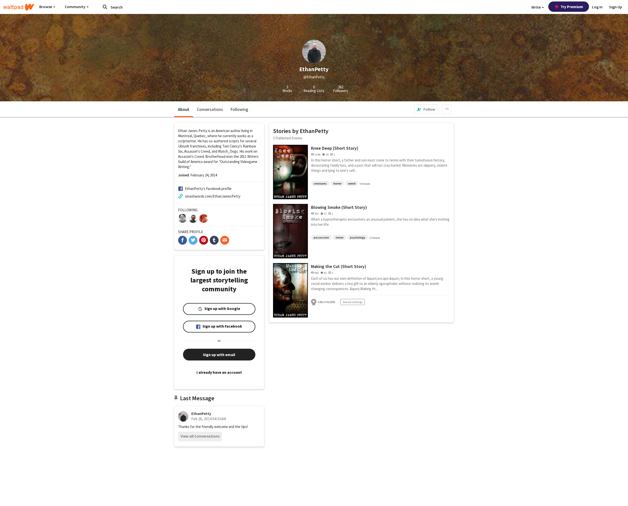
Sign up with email (219, 354)
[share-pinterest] (203, 240)
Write (536, 7)
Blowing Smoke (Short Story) (339, 207)
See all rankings (352, 302)
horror (337, 183)
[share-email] (224, 240)
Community (75, 6)
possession (321, 237)
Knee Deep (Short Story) (334, 148)
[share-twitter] (193, 240)
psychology (357, 237)
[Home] (18, 7)
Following (239, 109)
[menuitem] (426, 109)
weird (351, 183)
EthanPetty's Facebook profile (208, 188)
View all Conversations (200, 436)
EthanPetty (201, 413)
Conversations (210, 109)
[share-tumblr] (214, 240)
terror (339, 237)
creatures (320, 183)
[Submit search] (105, 7)
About (183, 109)
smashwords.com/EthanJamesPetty (212, 196)
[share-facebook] (182, 240)
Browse (46, 6)
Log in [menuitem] (597, 6)
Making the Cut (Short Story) (338, 266)
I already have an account (219, 372)
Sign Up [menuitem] (615, 6)
